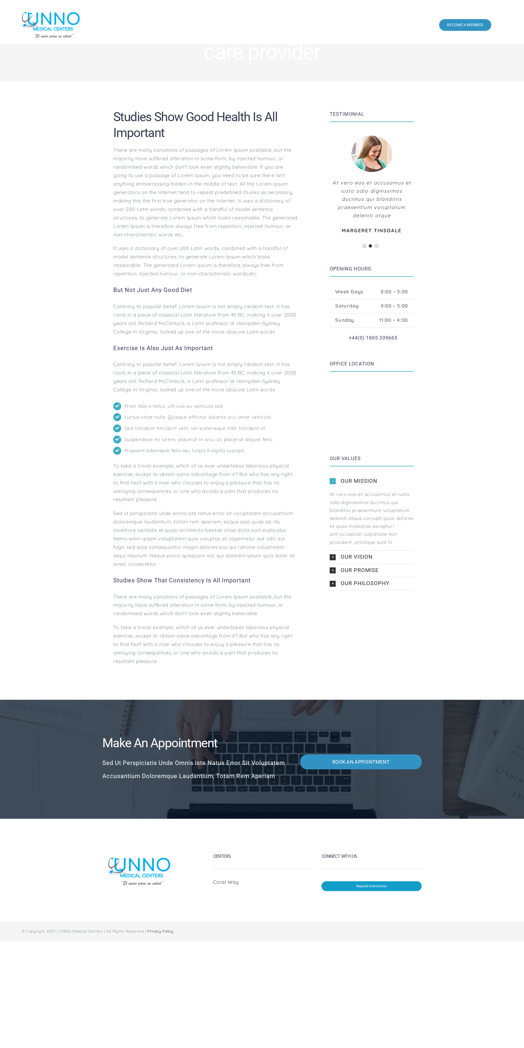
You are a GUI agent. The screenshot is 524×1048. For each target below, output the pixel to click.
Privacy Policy (160, 931)
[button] (371, 481)
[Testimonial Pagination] (364, 246)
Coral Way (226, 882)
